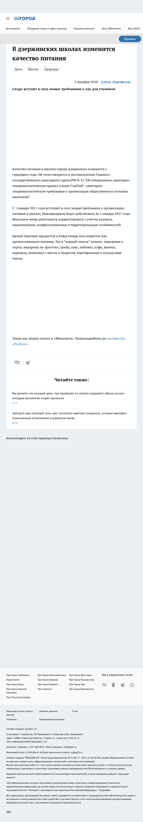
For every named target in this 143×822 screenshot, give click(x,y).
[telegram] (29, 362)
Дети (18, 69)
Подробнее (104, 790)
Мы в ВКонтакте (111, 28)
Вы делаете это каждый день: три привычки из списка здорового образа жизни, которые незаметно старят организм (68, 397)
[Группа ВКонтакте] (104, 685)
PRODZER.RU (32, 757)
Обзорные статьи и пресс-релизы (47, 28)
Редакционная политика (51, 719)
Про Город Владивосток (81, 689)
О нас (75, 711)
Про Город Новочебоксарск (52, 675)
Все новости (13, 28)
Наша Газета (12, 679)
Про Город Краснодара (18, 697)
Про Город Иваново (48, 679)
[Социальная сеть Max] (132, 685)
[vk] (17, 362)
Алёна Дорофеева (116, 82)
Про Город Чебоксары (17, 675)
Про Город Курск (15, 684)
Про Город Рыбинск (48, 684)
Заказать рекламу (84, 28)
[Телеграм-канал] (122, 685)
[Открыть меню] (7, 18)
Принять (130, 39)
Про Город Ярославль (80, 675)
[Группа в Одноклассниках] (113, 685)
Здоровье (51, 69)
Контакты (11, 719)
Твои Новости (45, 689)
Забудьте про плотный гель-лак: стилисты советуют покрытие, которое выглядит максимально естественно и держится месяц (69, 417)
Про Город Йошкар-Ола (81, 679)
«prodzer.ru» (30, 728)
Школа (33, 69)
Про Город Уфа (77, 684)
